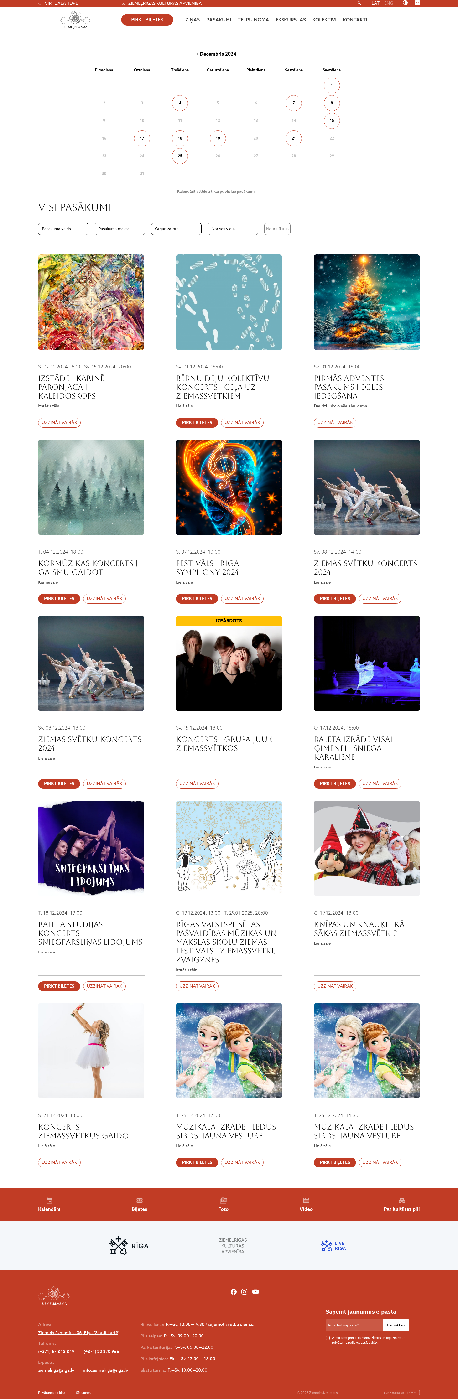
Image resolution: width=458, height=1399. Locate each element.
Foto (223, 1209)
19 (218, 138)
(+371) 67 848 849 (56, 1352)
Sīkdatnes (83, 1392)
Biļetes (139, 1209)
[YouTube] (255, 1292)
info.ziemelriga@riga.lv (105, 1370)
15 (332, 121)
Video (306, 1209)
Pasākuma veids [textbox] (56, 229)
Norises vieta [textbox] (223, 229)
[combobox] (63, 229)
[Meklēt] (359, 3)
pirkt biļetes (147, 19)
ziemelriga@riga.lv (56, 1370)
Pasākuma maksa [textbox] (114, 229)
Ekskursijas (291, 20)
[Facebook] (233, 1292)
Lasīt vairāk (369, 1342)
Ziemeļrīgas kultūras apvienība (165, 3)
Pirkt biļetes (197, 423)
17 (142, 138)
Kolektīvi (324, 20)
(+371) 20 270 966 (101, 1352)
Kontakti (355, 20)
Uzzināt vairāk (59, 423)
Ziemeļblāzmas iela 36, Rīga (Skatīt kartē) (79, 1333)
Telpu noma (253, 20)
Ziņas (192, 20)
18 (180, 138)
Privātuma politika (51, 1392)
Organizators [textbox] (166, 229)
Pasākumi (218, 20)
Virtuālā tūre (61, 3)
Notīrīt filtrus (277, 229)
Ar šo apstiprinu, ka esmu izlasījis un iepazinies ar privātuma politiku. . (368, 1340)
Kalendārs (49, 1209)
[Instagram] (244, 1292)
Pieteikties (396, 1325)
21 (294, 138)
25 (180, 156)
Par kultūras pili (402, 1209)
